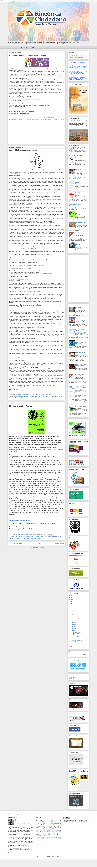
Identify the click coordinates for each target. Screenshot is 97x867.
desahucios (30, 536)
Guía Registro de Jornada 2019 (79, 233)
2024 (72, 597)
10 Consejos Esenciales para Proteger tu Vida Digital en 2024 (81, 342)
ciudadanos (43, 831)
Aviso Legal (49, 47)
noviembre (74, 618)
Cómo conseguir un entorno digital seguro (80, 353)
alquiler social (17, 536)
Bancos (58, 830)
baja (15, 396)
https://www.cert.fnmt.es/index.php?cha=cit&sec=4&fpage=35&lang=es (25, 248)
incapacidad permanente (32, 396)
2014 (72, 612)
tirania (54, 828)
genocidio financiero (38, 536)
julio (73, 622)
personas (48, 830)
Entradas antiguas (59, 543)
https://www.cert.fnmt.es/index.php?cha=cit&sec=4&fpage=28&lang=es (25, 257)
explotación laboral (40, 827)
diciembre (74, 616)
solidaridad (38, 824)
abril (73, 626)
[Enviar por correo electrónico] (47, 117)
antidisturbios (38, 837)
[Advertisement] (36, 133)
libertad (42, 119)
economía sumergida (47, 834)
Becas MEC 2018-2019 (81, 406)
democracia (19, 119)
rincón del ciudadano (42, 823)
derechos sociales (34, 119)
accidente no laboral (56, 835)
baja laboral (53, 824)
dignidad (59, 824)
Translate (80, 57)
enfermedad (56, 834)
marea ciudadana (48, 119)
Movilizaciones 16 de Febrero (20, 406)
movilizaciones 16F (17, 538)
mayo (73, 624)
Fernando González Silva (22, 820)
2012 (72, 646)
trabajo (18, 397)
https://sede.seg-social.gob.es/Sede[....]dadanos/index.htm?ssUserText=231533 (27, 291)
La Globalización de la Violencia (78, 121)
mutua (52, 396)
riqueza (57, 826)
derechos (47, 821)
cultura (49, 831)
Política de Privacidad (37, 47)
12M (59, 828)
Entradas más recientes (15, 543)
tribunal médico (24, 397)
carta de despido (45, 837)
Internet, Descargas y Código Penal (80, 385)
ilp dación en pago (47, 536)
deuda (54, 831)
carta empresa (45, 833)
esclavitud (38, 835)
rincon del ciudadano (28, 538)
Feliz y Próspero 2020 (80, 364)
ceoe (51, 833)
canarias (37, 831)
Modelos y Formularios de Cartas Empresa (80, 148)
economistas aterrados (56, 838)
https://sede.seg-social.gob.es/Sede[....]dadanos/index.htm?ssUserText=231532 (27, 265)
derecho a (18, 396)
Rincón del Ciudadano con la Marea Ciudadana (27, 55)
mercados (42, 830)
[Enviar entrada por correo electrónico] (45, 117)
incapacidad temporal (43, 396)
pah (23, 538)
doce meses (24, 396)
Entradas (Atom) (40, 547)
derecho (56, 821)
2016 (72, 608)
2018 (72, 603)
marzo (73, 628)
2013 (72, 614)
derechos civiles (26, 119)
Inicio (38, 543)
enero (73, 644)
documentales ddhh (46, 838)
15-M (15, 119)
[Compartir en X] (50, 117)
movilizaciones (56, 119)
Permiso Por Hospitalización (76, 204)
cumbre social (53, 837)
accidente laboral (48, 835)
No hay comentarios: (38, 117)
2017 (72, 605)
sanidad (60, 396)
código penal (57, 833)
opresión (40, 826)
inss (49, 396)
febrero (74, 630)
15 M (53, 830)
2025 (72, 595)
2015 (72, 610)
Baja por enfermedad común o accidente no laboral (80, 171)
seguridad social (12, 397)
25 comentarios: (37, 394)
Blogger (58, 856)
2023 (72, 599)
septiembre (75, 620)
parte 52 (56, 396)
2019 (72, 601)
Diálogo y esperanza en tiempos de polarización (81, 308)
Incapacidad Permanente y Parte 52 (23, 150)
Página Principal (14, 47)
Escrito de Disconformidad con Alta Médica (81, 194)
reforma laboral (47, 828)
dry (39, 119)
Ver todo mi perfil (11, 852)
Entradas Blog (25, 47)
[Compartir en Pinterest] (53, 117)
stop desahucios (37, 538)
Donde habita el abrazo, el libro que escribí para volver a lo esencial (81, 319)
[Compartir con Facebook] (52, 117)
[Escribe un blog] (49, 117)
